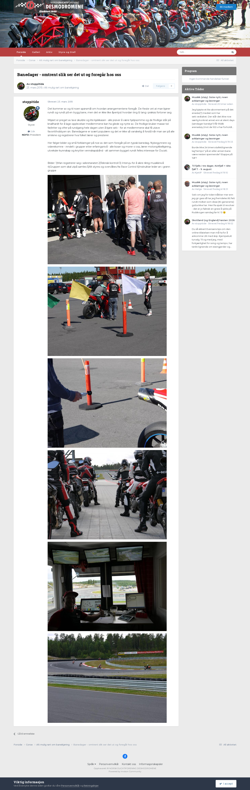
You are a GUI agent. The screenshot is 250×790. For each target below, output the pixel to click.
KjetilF (198, 172)
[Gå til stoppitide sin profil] (21, 86)
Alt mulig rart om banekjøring (61, 87)
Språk (91, 764)
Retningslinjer (91, 785)
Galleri (36, 52)
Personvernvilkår (109, 764)
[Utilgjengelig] (107, 219)
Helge (198, 189)
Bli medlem (226, 6)
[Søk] (232, 52)
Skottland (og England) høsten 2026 (213, 220)
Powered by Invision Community (125, 771)
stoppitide (37, 84)
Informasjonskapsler (151, 764)
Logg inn (205, 7)
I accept (227, 783)
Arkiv (49, 52)
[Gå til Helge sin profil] (187, 184)
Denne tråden (217, 52)
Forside (21, 52)
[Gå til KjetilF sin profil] (187, 167)
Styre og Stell (67, 52)
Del (146, 86)
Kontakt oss (129, 764)
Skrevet (220, 104)
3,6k (32, 131)
